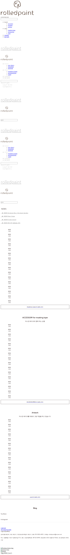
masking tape (11, 30)
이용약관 (3, 528)
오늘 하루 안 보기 (6, 553)
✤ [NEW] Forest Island (8, 219)
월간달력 (6, 37)
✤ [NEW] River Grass (8, 216)
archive (10, 27)
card (9, 33)
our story (10, 24)
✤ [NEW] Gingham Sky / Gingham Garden (15, 213)
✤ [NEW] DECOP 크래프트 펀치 (10, 223)
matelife (6, 35)
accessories (11, 32)
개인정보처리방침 (6, 529)
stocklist (10, 25)
